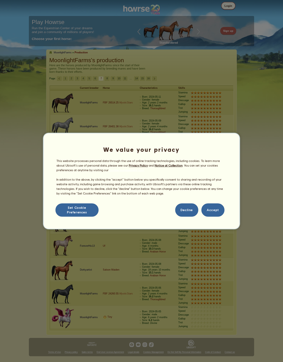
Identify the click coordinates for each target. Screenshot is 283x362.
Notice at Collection (169, 165)
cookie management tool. (127, 170)
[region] (141, 181)
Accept (213, 210)
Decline (187, 210)
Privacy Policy (138, 165)
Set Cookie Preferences (77, 210)
